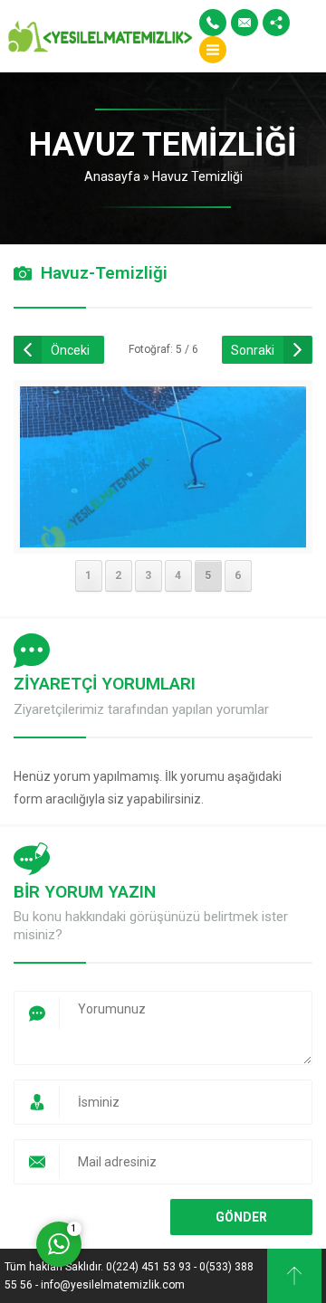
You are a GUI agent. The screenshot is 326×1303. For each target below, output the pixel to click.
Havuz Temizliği (197, 176)
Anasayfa (112, 176)
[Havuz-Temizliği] (163, 535)
